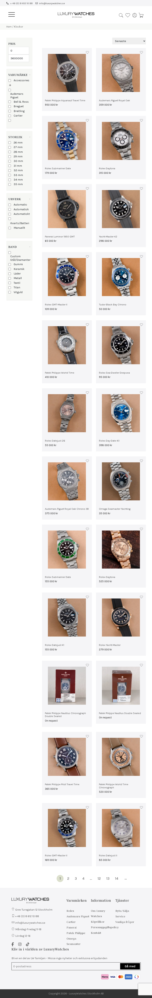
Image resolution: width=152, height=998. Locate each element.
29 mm (18, 156)
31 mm (18, 165)
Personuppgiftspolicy (105, 927)
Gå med (130, 966)
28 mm (18, 152)
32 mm (18, 170)
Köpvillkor (97, 921)
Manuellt (19, 227)
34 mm (18, 179)
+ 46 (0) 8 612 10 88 (21, 3)
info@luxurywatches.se (52, 3)
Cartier (18, 115)
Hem (9, 26)
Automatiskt (22, 214)
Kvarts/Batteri (19, 223)
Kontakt (96, 933)
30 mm (18, 161)
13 (107, 878)
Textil (17, 283)
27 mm (18, 147)
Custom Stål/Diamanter (20, 258)
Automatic (20, 204)
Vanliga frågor (124, 922)
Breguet (19, 106)
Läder (17, 273)
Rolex (70, 911)
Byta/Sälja (122, 911)
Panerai (71, 927)
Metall (18, 278)
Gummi (18, 264)
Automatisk (21, 209)
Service (120, 916)
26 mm (18, 142)
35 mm (18, 184)
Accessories (21, 80)
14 (116, 878)
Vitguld (18, 292)
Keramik (19, 269)
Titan (17, 287)
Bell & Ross (21, 101)
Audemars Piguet (16, 95)
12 (99, 878)
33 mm (18, 175)
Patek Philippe (75, 933)
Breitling (19, 111)
